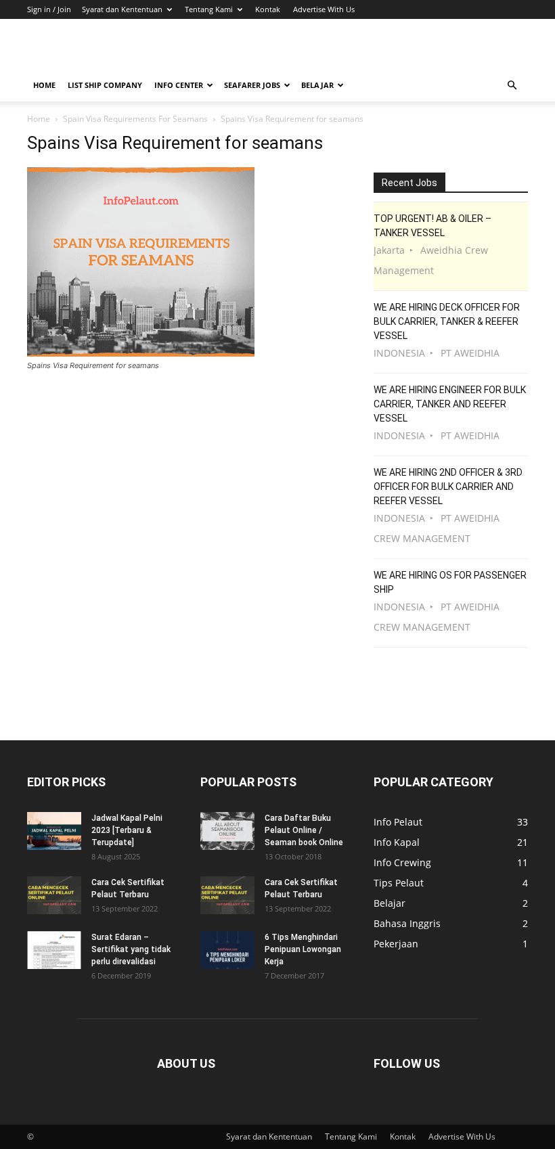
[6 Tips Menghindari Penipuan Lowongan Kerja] (227, 950)
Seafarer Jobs (252, 85)
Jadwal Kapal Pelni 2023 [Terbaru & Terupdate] (126, 830)
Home (44, 85)
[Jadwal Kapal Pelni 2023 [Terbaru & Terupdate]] (54, 831)
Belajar (317, 85)
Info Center (178, 85)
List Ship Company (105, 85)
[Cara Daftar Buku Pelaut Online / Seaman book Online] (227, 831)
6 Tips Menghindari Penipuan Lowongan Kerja (303, 949)
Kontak (267, 9)
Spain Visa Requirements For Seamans (135, 119)
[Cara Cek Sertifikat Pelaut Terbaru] (54, 895)
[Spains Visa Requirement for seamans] (140, 353)
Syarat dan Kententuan (122, 9)
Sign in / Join (49, 9)
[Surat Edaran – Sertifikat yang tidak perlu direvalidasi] (54, 950)
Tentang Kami (209, 9)
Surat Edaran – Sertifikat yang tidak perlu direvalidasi (131, 949)
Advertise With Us (324, 9)
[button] (511, 85)
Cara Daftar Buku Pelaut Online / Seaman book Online (304, 830)
